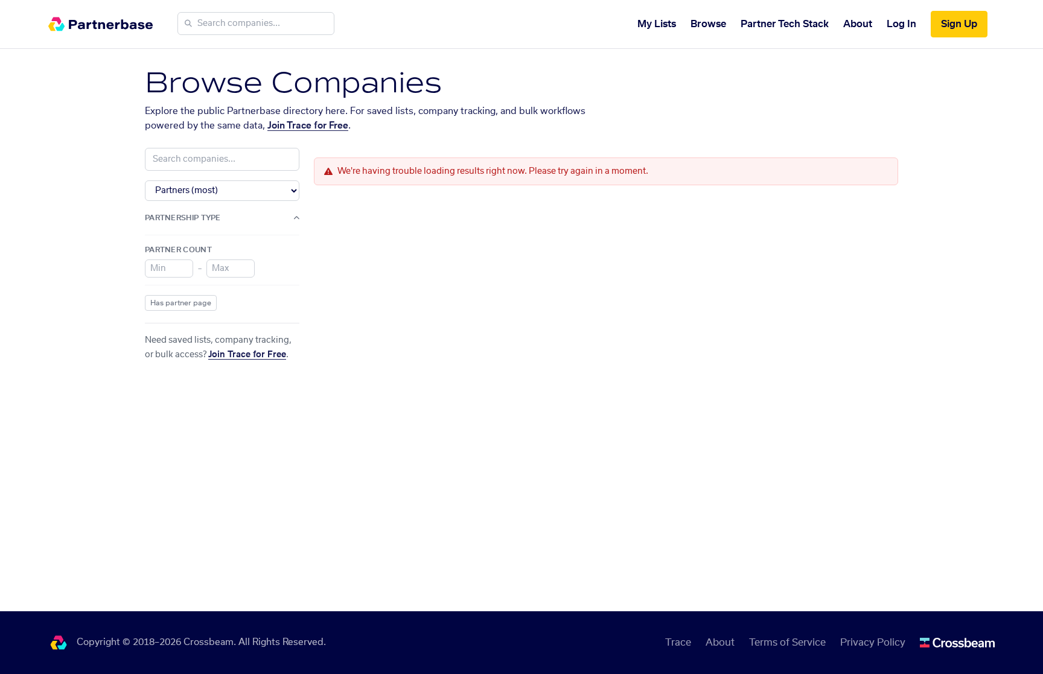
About (857, 24)
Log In (901, 24)
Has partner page (180, 303)
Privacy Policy (872, 642)
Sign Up (959, 24)
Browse (708, 24)
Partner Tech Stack (785, 24)
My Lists (656, 24)
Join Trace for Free (307, 125)
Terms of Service (787, 642)
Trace (678, 642)
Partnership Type (183, 217)
